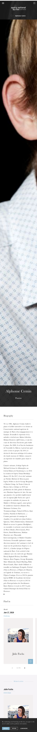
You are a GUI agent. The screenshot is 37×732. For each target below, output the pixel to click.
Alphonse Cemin (20, 16)
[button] (3, 3)
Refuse (14, 728)
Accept (6, 728)
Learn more (24, 728)
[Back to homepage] (18, 8)
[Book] (30, 661)
